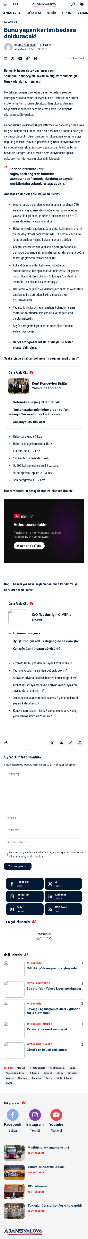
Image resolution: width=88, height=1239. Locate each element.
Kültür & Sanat (64, 1078)
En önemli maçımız (26, 633)
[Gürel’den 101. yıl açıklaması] (14, 1050)
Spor (72, 1068)
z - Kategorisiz (37, 1068)
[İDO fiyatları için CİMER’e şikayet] (18, 617)
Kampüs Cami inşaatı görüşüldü (36, 648)
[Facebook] (25, 884)
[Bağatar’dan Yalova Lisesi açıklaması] (14, 989)
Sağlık (9, 1083)
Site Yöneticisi (27, 45)
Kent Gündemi (57, 1068)
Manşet (47, 1024)
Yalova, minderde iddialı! (46, 1167)
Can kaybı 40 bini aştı (29, 422)
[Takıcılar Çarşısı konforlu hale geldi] (14, 1211)
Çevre (48, 1078)
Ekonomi (22, 1078)
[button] (7, 4)
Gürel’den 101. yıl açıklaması (47, 1049)
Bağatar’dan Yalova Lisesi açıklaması (54, 988)
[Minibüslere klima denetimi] (14, 1153)
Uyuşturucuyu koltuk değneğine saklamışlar (46, 641)
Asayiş (9, 1078)
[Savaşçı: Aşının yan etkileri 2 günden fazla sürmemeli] (14, 1010)
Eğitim (30, 983)
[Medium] (25, 909)
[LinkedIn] (63, 896)
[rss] (63, 909)
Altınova (34, 1073)
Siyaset (47, 1044)
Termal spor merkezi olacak (47, 1029)
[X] (63, 884)
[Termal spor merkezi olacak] (14, 1030)
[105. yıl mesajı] (14, 1191)
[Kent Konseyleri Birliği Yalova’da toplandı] (18, 386)
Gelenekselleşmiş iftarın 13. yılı (36, 402)
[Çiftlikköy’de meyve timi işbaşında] (14, 969)
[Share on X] (12, 58)
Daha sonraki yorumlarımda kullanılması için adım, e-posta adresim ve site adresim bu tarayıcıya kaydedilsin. (46, 854)
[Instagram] (25, 896)
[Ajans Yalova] (44, 4)
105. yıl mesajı (38, 1186)
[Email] (20, 58)
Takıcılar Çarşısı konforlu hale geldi (55, 1205)
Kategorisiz (10, 22)
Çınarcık (36, 1078)
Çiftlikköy (73, 1073)
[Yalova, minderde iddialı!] (14, 1172)
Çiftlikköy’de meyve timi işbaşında (52, 968)
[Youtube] (56, 1121)
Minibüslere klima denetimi (48, 1147)
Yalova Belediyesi (15, 1073)
